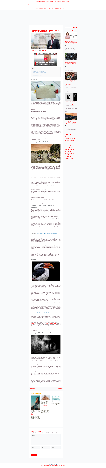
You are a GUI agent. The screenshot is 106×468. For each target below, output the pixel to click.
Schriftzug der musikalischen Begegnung (50, 323)
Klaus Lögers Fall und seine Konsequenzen (38, 71)
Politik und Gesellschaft (34, 50)
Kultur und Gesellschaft (65, 1)
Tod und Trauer (51, 8)
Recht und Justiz (68, 151)
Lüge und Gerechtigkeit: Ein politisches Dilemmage (39, 72)
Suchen (75, 27)
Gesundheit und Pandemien (40, 1)
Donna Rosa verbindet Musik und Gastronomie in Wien (35, 411)
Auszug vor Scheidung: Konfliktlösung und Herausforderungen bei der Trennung (56, 404)
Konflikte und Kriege (58, 1)
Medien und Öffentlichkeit (70, 80)
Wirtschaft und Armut (58, 8)
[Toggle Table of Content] (58, 68)
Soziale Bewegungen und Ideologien (41, 8)
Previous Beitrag (32, 388)
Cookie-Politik (60, 465)
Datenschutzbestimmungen (47, 465)
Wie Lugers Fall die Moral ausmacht (37, 75)
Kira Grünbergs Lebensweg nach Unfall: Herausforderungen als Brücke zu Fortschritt (71, 42)
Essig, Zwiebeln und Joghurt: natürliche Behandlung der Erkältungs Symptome (45, 403)
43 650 (36, 255)
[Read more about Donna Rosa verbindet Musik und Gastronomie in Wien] (35, 402)
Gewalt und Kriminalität (49, 1)
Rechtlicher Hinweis (55, 465)
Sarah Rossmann (55, 200)
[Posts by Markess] (65, 45)
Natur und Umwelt (68, 121)
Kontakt (42, 465)
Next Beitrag (60, 388)
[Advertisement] (53, 16)
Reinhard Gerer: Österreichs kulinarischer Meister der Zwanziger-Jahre (70, 83)
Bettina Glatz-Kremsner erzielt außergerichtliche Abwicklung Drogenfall (70, 63)
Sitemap (64, 465)
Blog (63, 8)
